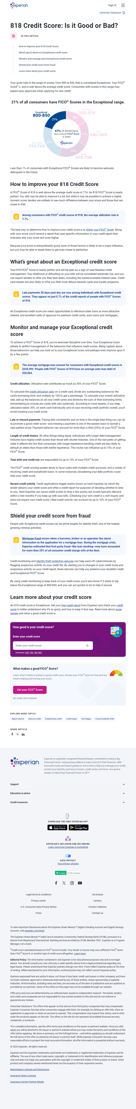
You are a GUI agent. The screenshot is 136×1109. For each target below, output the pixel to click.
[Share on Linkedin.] (23, 733)
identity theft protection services (55, 561)
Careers (98, 900)
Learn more (80, 953)
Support (14, 784)
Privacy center (38, 900)
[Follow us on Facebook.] (56, 883)
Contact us (97, 913)
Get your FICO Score (30, 689)
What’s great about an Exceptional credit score (43, 52)
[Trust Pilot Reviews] (68, 873)
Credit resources (19, 802)
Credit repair (71, 719)
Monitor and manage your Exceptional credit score (45, 58)
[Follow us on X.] (64, 883)
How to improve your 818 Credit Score (39, 46)
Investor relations (97, 907)
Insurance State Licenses (23, 1075)
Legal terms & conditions (38, 894)
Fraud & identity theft (104, 719)
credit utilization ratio (42, 391)
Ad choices (97, 894)
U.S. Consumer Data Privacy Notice (39, 907)
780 (35, 652)
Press (38, 913)
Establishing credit (53, 719)
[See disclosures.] (19, 87)
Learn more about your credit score (37, 71)
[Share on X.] (18, 733)
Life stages (86, 719)
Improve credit (34, 719)
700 (31, 652)
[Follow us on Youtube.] (80, 883)
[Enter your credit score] (87, 645)
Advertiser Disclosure (110, 12)
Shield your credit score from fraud (37, 65)
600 (27, 652)
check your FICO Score (100, 229)
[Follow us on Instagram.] (72, 883)
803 (40, 652)
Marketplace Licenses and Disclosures (29, 1069)
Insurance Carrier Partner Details (27, 1081)
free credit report (70, 605)
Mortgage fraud (31, 538)
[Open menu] (121, 5)
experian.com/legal (34, 930)
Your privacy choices (68, 863)
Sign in (112, 5)
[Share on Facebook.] (13, 733)
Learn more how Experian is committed (68, 847)
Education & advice (20, 793)
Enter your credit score (26, 636)
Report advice (18, 719)
